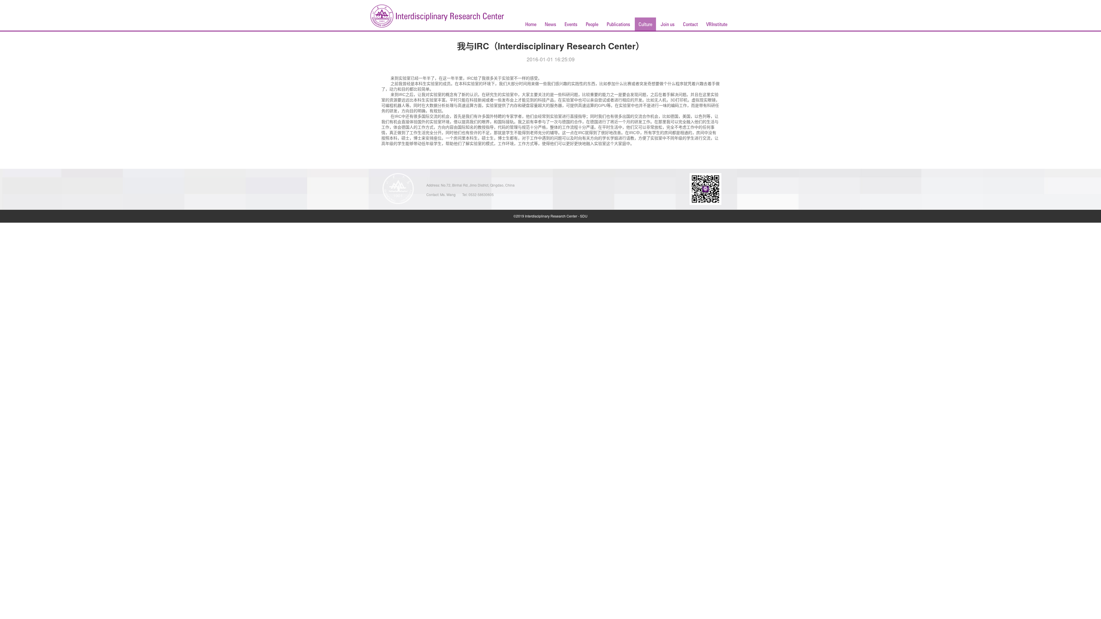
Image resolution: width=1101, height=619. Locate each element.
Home (530, 24)
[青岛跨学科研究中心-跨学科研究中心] (437, 16)
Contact (690, 24)
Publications (618, 24)
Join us (668, 24)
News (550, 24)
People (592, 24)
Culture (645, 24)
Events (571, 24)
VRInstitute (716, 24)
